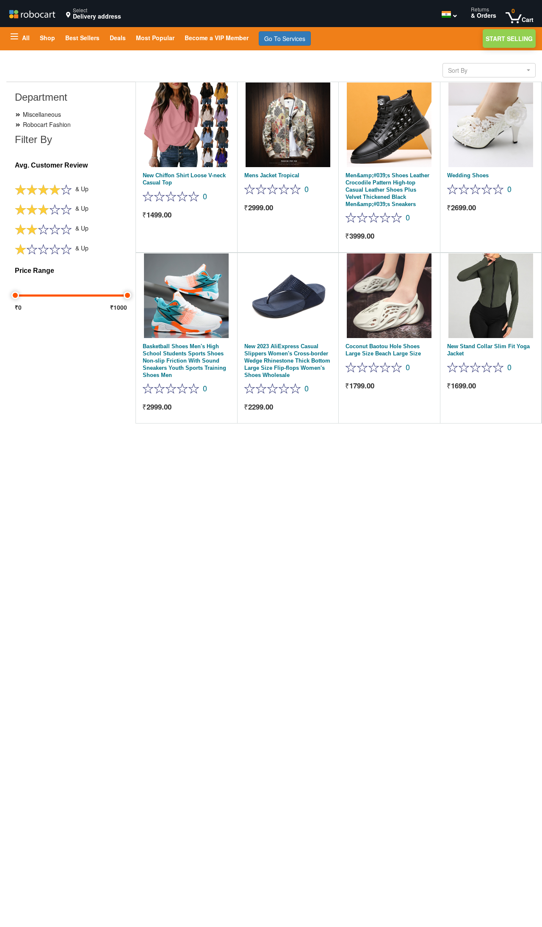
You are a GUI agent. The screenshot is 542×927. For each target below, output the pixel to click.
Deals (118, 37)
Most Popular (155, 37)
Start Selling (509, 38)
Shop (47, 37)
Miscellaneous (41, 114)
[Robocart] (32, 13)
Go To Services (284, 38)
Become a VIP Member (217, 37)
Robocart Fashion (46, 124)
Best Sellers (82, 37)
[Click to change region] (447, 15)
